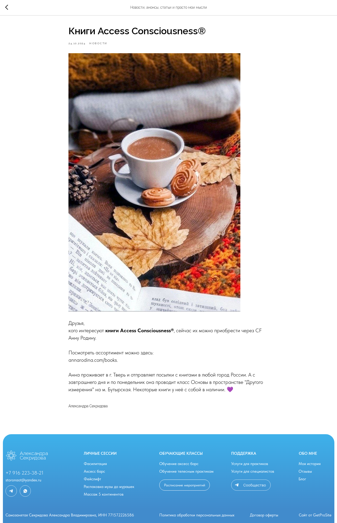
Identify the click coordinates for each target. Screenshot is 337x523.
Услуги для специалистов (252, 471)
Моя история (310, 463)
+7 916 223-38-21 (24, 473)
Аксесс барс (94, 471)
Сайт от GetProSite (315, 515)
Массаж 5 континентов (103, 494)
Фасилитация (95, 463)
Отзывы (305, 471)
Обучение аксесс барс (179, 463)
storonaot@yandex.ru (23, 480)
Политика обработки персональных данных (196, 515)
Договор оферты (264, 515)
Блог (302, 479)
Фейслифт (92, 479)
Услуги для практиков (249, 463)
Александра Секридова (34, 455)
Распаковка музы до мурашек (109, 486)
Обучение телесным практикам (186, 471)
